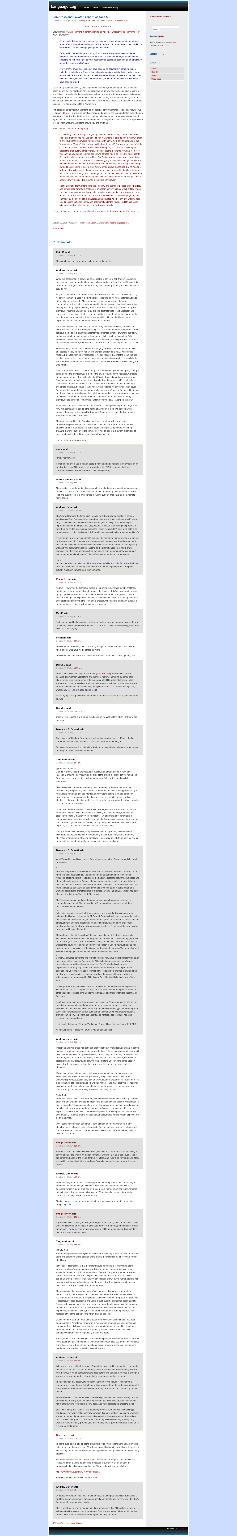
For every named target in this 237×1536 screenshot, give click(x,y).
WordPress (156, 79)
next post (105, 26)
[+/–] (161, 36)
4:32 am (77, 1217)
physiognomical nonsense (127, 211)
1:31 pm (77, 732)
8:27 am (77, 616)
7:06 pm (77, 1361)
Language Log (63, 6)
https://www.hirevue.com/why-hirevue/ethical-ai (78, 1472)
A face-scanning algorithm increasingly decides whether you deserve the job (103, 32)
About (96, 7)
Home (86, 7)
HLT (128, 20)
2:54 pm (77, 763)
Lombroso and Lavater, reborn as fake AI (81, 17)
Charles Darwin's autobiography (73, 128)
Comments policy (110, 7)
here (66, 113)
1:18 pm (77, 1438)
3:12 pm (77, 853)
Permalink (60, 228)
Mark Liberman (92, 20)
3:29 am (77, 1146)
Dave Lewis (63, 1435)
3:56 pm (77, 1245)
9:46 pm (77, 483)
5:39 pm (77, 273)
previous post (92, 26)
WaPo (102, 673)
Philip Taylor (63, 579)
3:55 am (77, 582)
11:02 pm (77, 510)
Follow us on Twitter (159, 16)
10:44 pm (78, 1490)
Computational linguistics (114, 20)
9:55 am (77, 641)
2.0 (154, 72)
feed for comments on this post (68, 1523)
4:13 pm (77, 255)
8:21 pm (77, 452)
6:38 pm (77, 1042)
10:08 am (78, 668)
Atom (153, 75)
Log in (153, 68)
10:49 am (78, 711)
